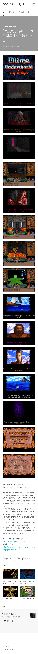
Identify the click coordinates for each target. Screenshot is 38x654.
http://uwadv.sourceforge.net (14, 541)
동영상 (11, 12)
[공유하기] (10, 559)
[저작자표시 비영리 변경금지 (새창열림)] (27, 559)
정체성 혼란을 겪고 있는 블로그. (12, 617)
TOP (33, 647)
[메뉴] (33, 4)
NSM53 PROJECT (15, 4)
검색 (29, 4)
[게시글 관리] (13, 559)
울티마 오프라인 (25, 12)
